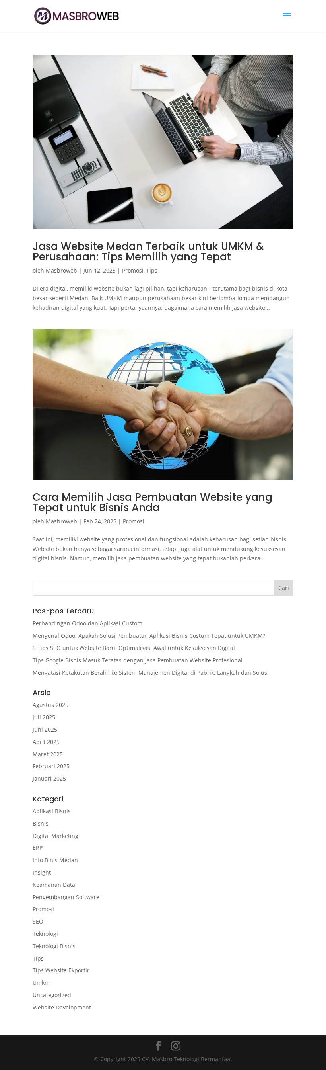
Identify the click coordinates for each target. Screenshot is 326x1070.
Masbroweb (61, 270)
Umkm (41, 982)
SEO (38, 921)
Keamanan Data (54, 884)
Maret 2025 (48, 754)
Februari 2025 (51, 766)
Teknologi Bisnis (54, 946)
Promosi (133, 270)
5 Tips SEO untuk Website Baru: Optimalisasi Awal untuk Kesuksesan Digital (134, 648)
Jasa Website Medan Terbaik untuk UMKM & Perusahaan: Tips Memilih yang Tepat (148, 251)
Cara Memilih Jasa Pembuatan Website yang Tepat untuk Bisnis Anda (152, 502)
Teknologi (45, 933)
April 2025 (46, 742)
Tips (151, 270)
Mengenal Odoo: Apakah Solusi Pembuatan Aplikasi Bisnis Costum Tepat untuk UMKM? (149, 635)
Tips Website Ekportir (61, 970)
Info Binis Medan (55, 860)
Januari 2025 (49, 778)
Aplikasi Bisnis (52, 811)
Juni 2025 (45, 729)
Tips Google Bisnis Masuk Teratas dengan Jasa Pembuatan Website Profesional (138, 660)
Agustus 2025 (50, 705)
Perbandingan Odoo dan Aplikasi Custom (87, 623)
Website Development (62, 1007)
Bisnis (41, 823)
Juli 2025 (44, 717)
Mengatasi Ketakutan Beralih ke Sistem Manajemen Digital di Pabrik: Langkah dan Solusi (151, 672)
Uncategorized (52, 995)
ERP (38, 847)
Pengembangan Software (66, 897)
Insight (42, 872)
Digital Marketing (55, 836)
